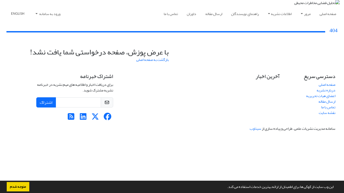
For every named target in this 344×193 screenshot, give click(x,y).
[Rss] (71, 118)
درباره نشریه (326, 90)
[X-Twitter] (95, 118)
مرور (307, 13)
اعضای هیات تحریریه (320, 95)
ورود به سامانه (49, 13)
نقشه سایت (327, 112)
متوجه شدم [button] (18, 186)
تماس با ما (171, 13)
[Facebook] (107, 118)
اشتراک (46, 102)
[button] (226, 187)
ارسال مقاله (213, 13)
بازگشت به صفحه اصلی (152, 59)
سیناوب (255, 128)
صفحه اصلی (328, 13)
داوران (191, 13)
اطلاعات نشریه (281, 13)
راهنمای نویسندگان (245, 13)
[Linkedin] (83, 118)
